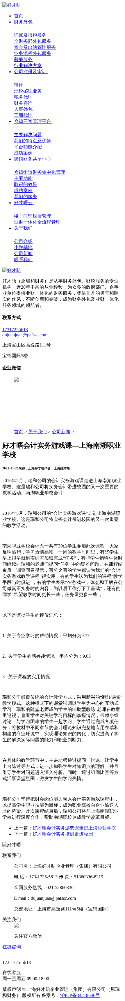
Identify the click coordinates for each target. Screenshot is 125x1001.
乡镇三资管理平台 (33, 121)
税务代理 (23, 97)
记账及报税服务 (30, 35)
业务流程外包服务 (32, 53)
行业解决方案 (28, 65)
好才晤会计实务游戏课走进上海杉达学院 (74, 827)
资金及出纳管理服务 (35, 47)
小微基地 (23, 247)
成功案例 (23, 152)
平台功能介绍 (28, 146)
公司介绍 (23, 241)
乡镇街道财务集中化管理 (39, 172)
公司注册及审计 (31, 71)
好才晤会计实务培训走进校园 (63, 834)
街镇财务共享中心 (33, 158)
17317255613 (15, 329)
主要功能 (23, 178)
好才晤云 (24, 202)
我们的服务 (25, 196)
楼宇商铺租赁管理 (32, 215)
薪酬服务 (23, 59)
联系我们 (23, 259)
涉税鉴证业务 (28, 91)
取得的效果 (25, 184)
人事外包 (23, 109)
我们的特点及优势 (32, 140)
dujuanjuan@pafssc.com (24, 334)
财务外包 (24, 21)
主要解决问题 (28, 134)
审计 (18, 84)
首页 (18, 15)
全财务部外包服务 (32, 41)
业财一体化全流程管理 (37, 222)
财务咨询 (23, 103)
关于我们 (24, 228)
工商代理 (23, 115)
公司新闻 (23, 253)
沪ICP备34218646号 (80, 995)
